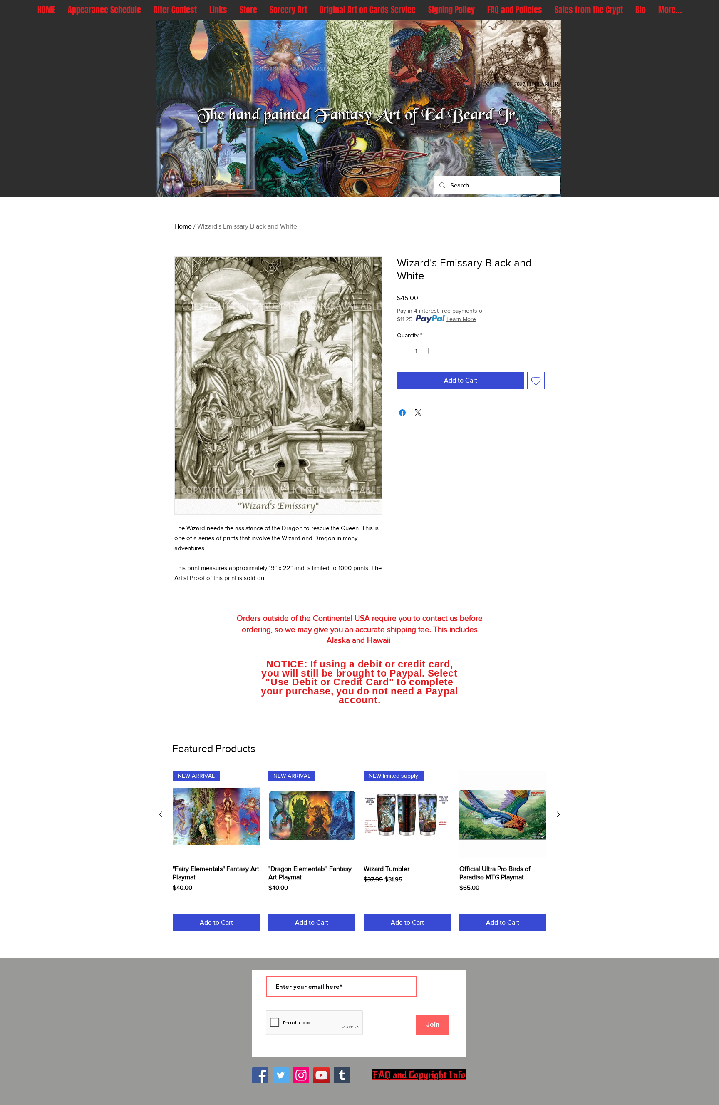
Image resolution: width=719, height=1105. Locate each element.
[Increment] (429, 350)
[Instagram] (301, 1075)
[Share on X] (418, 413)
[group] (359, 851)
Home (183, 226)
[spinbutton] (416, 350)
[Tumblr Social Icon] (342, 1075)
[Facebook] (260, 1075)
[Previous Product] (161, 814)
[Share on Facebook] (402, 413)
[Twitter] (281, 1075)
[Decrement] (403, 350)
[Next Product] (558, 814)
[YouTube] (321, 1075)
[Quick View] (503, 815)
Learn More (461, 319)
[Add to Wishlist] (536, 380)
